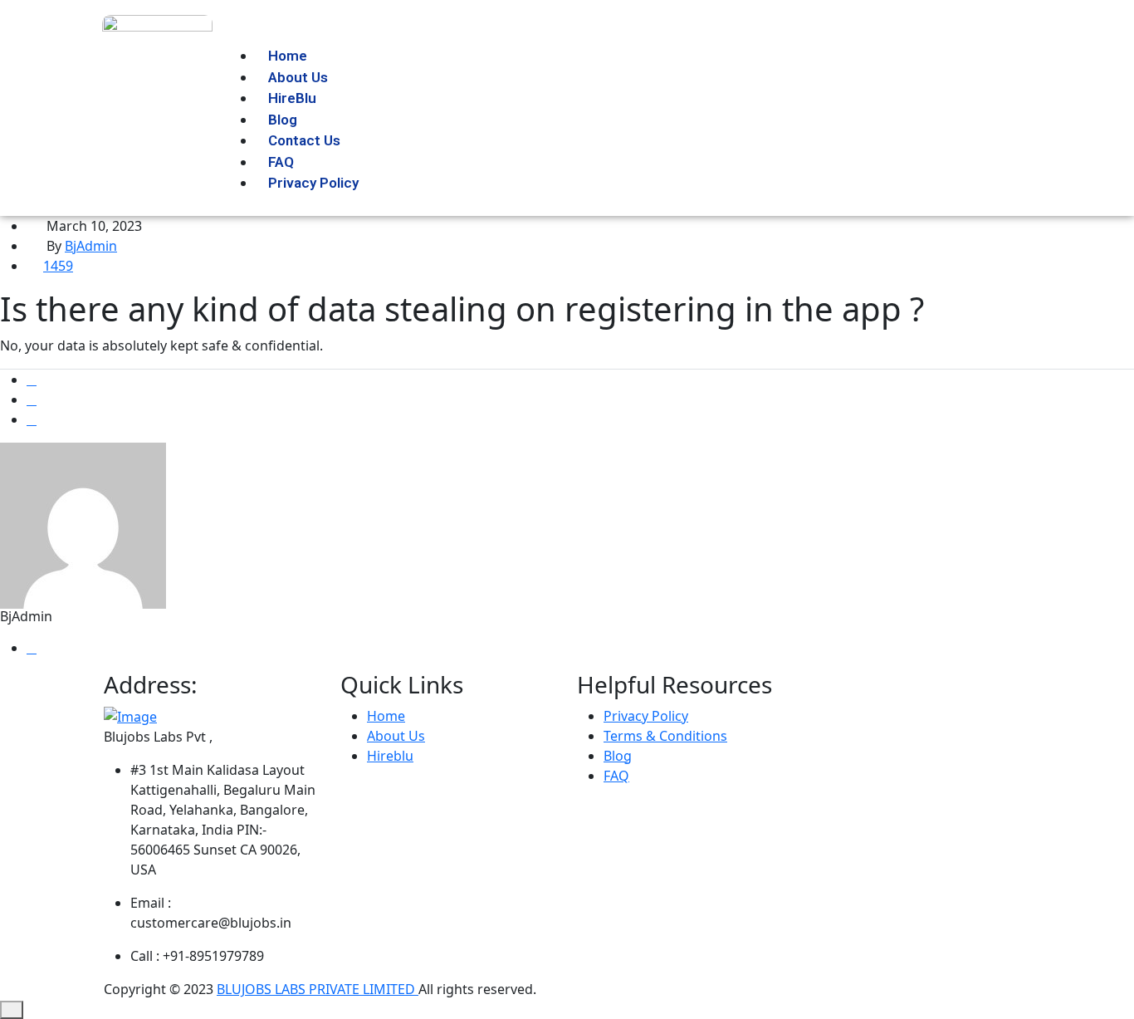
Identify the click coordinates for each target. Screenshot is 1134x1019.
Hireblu (390, 756)
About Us (396, 736)
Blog (618, 756)
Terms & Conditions (665, 736)
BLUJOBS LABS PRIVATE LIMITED (317, 989)
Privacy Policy (313, 182)
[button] (526, 36)
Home (386, 716)
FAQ (616, 776)
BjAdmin (91, 246)
